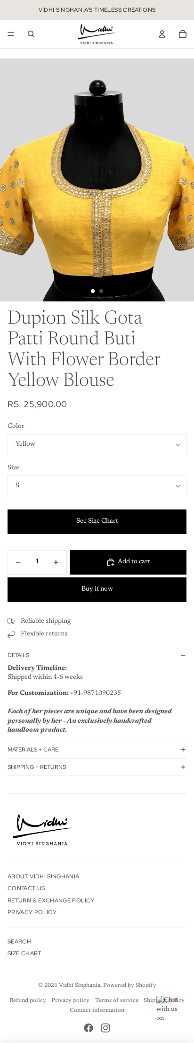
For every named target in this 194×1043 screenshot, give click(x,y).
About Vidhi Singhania (44, 876)
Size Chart (24, 953)
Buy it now (97, 589)
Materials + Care (33, 749)
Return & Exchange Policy (51, 900)
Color (16, 426)
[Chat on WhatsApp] (170, 1010)
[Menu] (11, 34)
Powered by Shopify (129, 985)
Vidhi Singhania (79, 985)
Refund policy (27, 1000)
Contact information (97, 1010)
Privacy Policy (32, 912)
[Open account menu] (162, 34)
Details (18, 655)
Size (13, 468)
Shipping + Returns (37, 767)
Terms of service (116, 1000)
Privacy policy (70, 1000)
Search (19, 941)
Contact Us (26, 888)
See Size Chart (97, 521)
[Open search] (31, 34)
